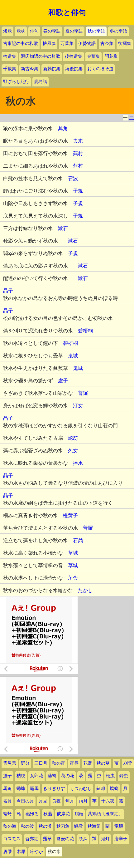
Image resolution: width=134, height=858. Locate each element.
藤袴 (52, 775)
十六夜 (107, 801)
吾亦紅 (31, 838)
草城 (73, 553)
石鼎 (78, 540)
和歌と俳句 (67, 12)
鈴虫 (123, 775)
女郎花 (36, 775)
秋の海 (9, 826)
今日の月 (25, 801)
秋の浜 (45, 826)
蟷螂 (114, 788)
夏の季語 (74, 31)
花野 (87, 763)
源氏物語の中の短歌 (40, 56)
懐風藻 (49, 43)
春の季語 (52, 31)
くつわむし (81, 788)
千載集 (9, 68)
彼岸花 (63, 813)
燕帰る (32, 813)
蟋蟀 (21, 788)
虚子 (63, 380)
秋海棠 (94, 826)
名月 (7, 801)
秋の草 (103, 763)
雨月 (83, 801)
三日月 (40, 763)
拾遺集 (9, 56)
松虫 (110, 775)
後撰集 (124, 43)
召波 (73, 178)
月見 (43, 801)
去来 (78, 141)
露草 (47, 838)
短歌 (7, 31)
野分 (25, 763)
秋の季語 (96, 31)
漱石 (63, 228)
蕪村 (78, 153)
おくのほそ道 (100, 68)
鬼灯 (105, 838)
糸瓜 (83, 838)
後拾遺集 (73, 56)
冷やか (36, 851)
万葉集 (67, 43)
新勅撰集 (51, 68)
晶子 (8, 290)
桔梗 (21, 775)
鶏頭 (78, 813)
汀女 (78, 405)
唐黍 (7, 851)
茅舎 (73, 578)
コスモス (12, 838)
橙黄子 (70, 515)
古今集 (106, 43)
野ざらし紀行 (16, 81)
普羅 (83, 393)
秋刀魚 (62, 826)
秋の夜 (58, 763)
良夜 (56, 801)
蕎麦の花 (65, 838)
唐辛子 (120, 838)
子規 (78, 191)
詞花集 (111, 56)
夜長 (74, 763)
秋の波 (27, 826)
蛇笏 (73, 438)
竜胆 (118, 826)
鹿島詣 (40, 81)
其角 (63, 128)
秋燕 (47, 813)
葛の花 (67, 775)
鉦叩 (100, 788)
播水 (78, 463)
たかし (85, 590)
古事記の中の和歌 (20, 43)
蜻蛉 (7, 813)
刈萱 (127, 763)
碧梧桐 (85, 330)
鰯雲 (78, 826)
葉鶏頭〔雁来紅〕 (105, 813)
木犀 (21, 851)
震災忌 (9, 763)
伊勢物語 (87, 43)
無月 (69, 801)
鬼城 (73, 355)
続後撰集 (74, 68)
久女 (73, 450)
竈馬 (34, 788)
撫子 (7, 775)
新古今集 (29, 68)
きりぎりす (54, 788)
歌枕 (21, 31)
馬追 (7, 788)
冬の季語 (118, 31)
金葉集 (93, 56)
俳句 (34, 31)
